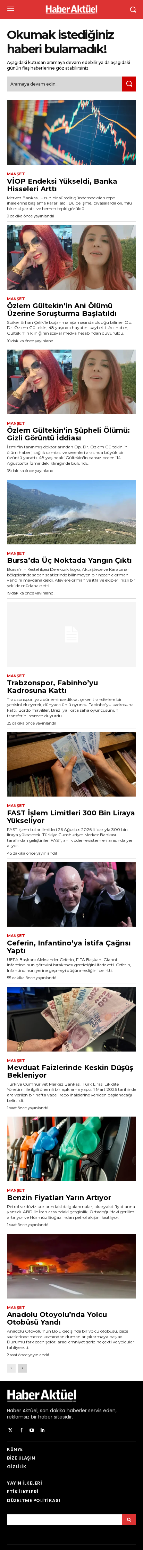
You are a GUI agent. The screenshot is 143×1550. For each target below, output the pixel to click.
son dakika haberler (63, 1410)
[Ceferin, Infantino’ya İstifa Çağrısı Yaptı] (71, 894)
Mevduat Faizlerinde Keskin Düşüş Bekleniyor (70, 1071)
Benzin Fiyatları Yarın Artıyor (59, 1197)
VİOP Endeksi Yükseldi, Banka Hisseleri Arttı (62, 185)
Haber (14, 1410)
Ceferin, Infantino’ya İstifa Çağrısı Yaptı (69, 947)
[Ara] (129, 84)
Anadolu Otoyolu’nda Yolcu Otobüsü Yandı (57, 1318)
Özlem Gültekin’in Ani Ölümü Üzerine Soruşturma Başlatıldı (62, 310)
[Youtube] (32, 1430)
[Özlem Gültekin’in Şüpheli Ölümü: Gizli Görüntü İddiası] (71, 382)
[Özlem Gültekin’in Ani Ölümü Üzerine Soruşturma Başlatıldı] (71, 257)
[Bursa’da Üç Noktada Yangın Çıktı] (71, 512)
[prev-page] (11, 1368)
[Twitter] (10, 1430)
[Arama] (129, 1519)
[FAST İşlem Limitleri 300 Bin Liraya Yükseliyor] (71, 764)
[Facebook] (21, 1430)
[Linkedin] (42, 1430)
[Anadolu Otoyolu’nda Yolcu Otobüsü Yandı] (71, 1266)
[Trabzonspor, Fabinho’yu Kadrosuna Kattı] (71, 634)
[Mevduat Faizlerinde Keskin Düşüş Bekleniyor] (71, 1019)
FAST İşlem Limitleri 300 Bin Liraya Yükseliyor (71, 817)
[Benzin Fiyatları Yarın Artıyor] (71, 1149)
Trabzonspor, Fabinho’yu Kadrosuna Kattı (52, 687)
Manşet (16, 174)
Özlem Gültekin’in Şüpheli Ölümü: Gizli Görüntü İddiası (68, 434)
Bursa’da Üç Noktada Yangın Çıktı (69, 560)
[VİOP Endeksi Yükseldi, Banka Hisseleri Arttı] (71, 132)
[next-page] (22, 1368)
